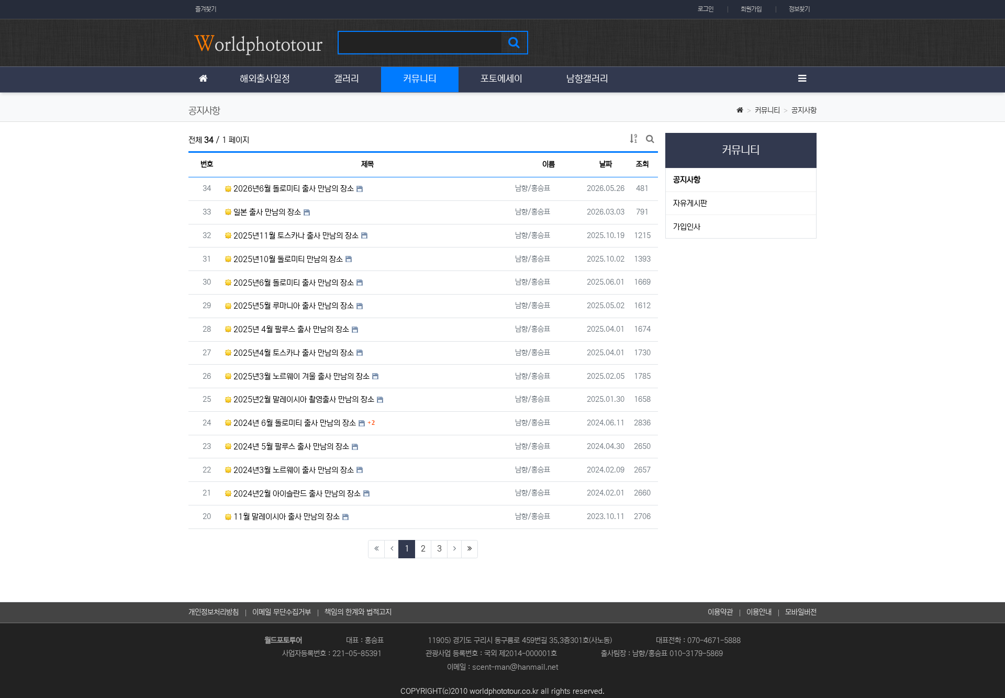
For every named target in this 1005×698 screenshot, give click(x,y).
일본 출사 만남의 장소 (266, 212)
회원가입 (751, 9)
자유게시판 (690, 203)
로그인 (705, 9)
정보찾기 (799, 9)
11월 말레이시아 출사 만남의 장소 (285, 516)
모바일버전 (801, 612)
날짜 (605, 164)
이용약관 (720, 612)
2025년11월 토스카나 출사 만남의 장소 (295, 235)
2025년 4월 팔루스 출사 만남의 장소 (290, 329)
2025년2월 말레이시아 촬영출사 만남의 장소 (302, 399)
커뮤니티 (767, 110)
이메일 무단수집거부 (281, 612)
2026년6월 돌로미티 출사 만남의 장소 (292, 188)
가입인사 (686, 226)
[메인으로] (203, 79)
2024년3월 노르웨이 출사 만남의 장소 (292, 470)
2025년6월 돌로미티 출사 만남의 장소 (292, 282)
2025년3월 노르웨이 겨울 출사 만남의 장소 (300, 376)
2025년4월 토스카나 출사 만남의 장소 (292, 352)
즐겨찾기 (205, 9)
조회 (642, 164)
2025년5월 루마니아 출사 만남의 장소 (292, 305)
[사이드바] (802, 79)
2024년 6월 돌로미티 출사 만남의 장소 (293, 423)
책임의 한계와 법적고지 (358, 612)
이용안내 (759, 612)
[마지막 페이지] (469, 549)
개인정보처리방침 (213, 612)
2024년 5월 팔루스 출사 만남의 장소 (290, 446)
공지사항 (804, 110)
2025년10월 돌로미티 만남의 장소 (287, 259)
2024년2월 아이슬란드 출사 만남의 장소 (296, 493)
